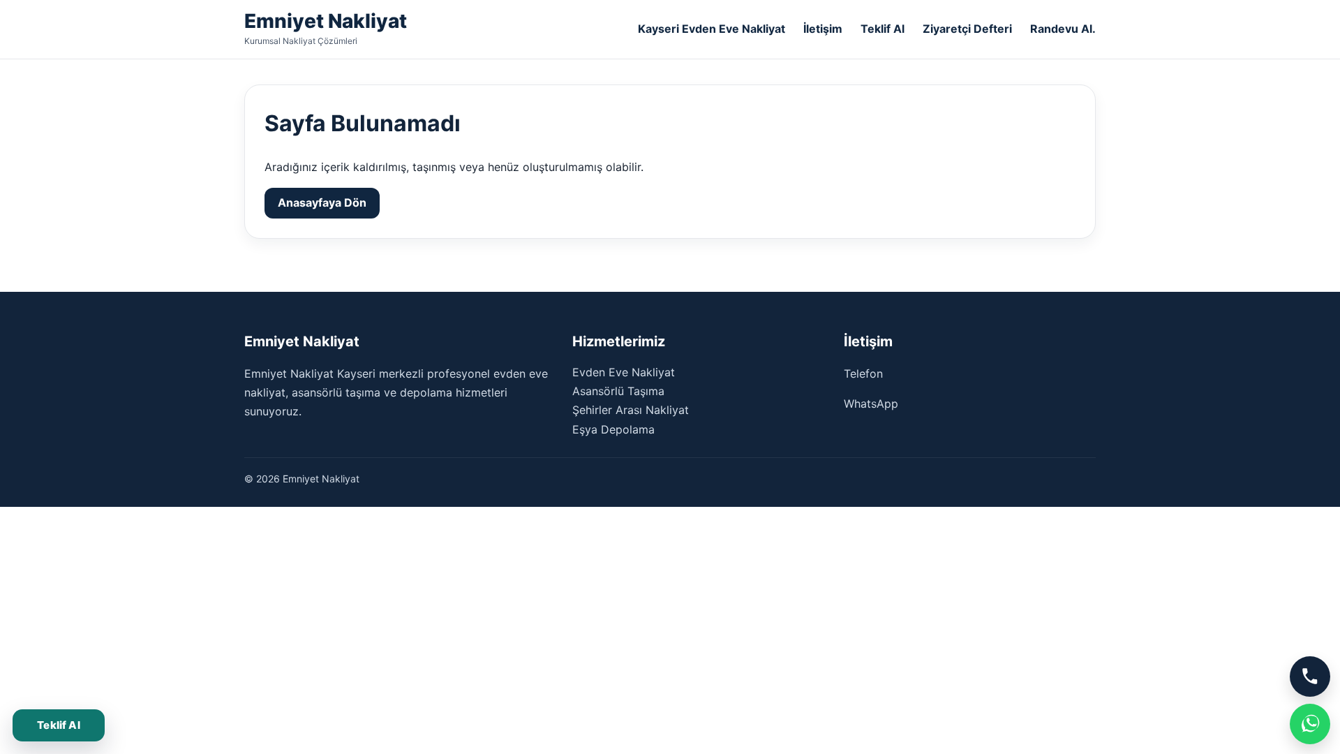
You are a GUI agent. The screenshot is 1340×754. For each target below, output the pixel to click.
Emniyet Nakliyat (325, 21)
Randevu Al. (1063, 29)
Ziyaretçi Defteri (967, 29)
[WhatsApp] (1310, 724)
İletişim (822, 29)
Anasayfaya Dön (322, 202)
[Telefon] (1310, 676)
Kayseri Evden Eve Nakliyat (711, 29)
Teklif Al (882, 29)
